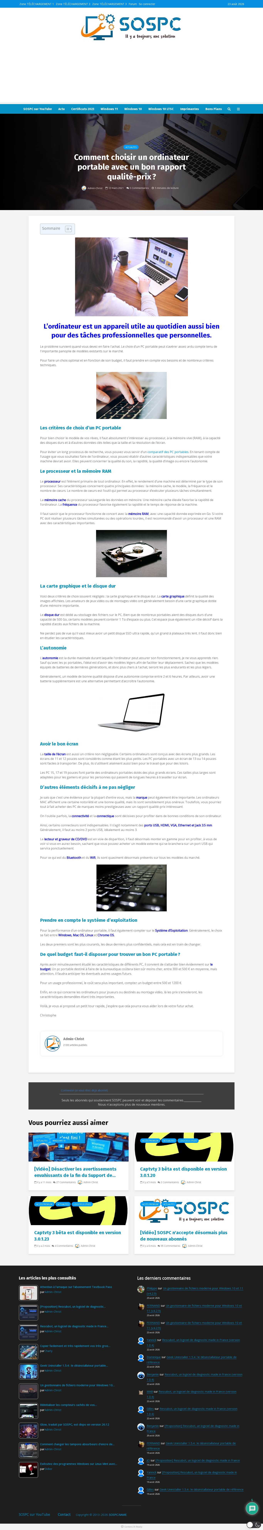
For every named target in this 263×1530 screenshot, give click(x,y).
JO (148, 1460)
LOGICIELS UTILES (188, 1140)
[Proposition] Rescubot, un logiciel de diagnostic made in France (198, 1460)
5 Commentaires (139, 188)
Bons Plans (213, 109)
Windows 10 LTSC (161, 109)
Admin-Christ (94, 188)
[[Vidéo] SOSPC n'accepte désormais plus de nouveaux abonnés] (184, 1210)
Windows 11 (109, 109)
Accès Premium (150, 1140)
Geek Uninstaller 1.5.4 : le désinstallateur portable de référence (202, 1489)
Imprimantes (189, 109)
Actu (61, 109)
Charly (48, 1351)
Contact (64, 1514)
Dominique (154, 1357)
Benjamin (153, 1374)
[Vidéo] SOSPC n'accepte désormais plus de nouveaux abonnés (183, 1236)
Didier (48, 1469)
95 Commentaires (170, 1245)
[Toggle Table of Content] (66, 229)
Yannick (151, 1340)
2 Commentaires (170, 1182)
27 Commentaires (66, 1182)
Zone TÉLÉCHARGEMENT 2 (73, 4)
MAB (150, 1391)
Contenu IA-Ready (133, 1526)
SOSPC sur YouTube (37, 109)
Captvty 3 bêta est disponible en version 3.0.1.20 (183, 1172)
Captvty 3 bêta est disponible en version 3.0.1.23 (77, 1236)
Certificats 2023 (82, 109)
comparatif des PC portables (167, 452)
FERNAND (153, 1305)
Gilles (150, 1409)
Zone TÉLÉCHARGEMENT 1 (36, 4)
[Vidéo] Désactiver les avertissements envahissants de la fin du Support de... (75, 1172)
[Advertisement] (131, 75)
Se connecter (147, 4)
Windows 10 (133, 109)
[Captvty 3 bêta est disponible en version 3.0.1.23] (78, 1210)
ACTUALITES (131, 147)
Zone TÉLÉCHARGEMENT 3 (109, 4)
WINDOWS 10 (59, 1140)
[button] (254, 1525)
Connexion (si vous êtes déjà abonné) (84, 1090)
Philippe (152, 1288)
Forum (133, 4)
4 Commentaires (64, 1245)
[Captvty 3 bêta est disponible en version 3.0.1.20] (184, 1147)
